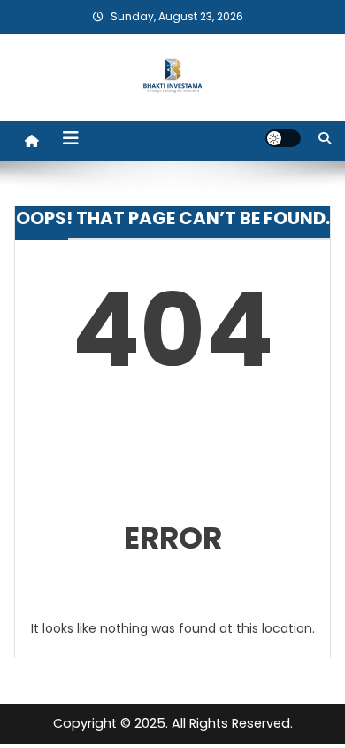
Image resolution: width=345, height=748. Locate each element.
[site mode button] (283, 138)
